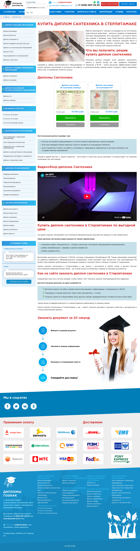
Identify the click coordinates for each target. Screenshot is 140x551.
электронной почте (12, 518)
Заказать (70, 118)
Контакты (131, 12)
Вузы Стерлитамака (109, 4)
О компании (9, 12)
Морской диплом (9, 178)
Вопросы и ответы (86, 12)
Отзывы (119, 12)
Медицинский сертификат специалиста (17, 156)
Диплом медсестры (10, 213)
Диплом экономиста (10, 229)
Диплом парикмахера (11, 221)
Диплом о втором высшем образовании (17, 47)
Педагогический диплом (12, 182)
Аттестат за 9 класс (10, 114)
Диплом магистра (9, 35)
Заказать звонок (128, 4)
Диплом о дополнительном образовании (17, 152)
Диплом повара (8, 225)
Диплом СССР (8, 51)
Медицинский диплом (10, 174)
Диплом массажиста (10, 209)
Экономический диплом (11, 190)
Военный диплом (9, 186)
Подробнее (70, 124)
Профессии (24, 12)
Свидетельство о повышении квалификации (13, 147)
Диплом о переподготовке (13, 160)
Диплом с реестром (10, 60)
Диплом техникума (10, 76)
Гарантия (69, 12)
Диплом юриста (9, 233)
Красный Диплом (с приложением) (15, 56)
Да (28, 12)
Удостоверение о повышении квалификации (14, 137)
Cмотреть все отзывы (19, 281)
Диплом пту (7, 96)
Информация (105, 12)
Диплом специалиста (10, 39)
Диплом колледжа (9, 80)
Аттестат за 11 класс (10, 118)
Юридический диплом (11, 194)
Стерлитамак (31, 2)
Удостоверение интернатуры (14, 142)
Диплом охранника (10, 217)
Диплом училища (9, 100)
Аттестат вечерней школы (13, 123)
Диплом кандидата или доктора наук (16, 43)
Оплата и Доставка (51, 12)
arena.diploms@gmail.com (61, 5)
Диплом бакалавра (10, 31)
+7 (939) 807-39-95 (89, 5)
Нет (31, 12)
